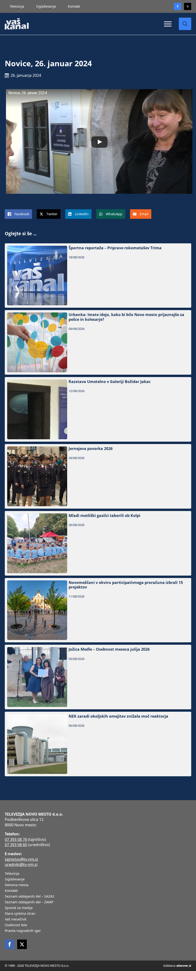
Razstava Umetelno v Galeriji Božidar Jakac (110, 381)
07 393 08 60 (16, 844)
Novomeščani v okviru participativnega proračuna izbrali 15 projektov (126, 584)
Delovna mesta (16, 885)
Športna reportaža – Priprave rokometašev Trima (115, 248)
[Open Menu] (168, 24)
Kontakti (11, 891)
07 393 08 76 (16, 839)
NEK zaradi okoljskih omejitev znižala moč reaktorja (118, 716)
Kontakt (74, 6)
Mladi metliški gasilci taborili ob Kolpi (104, 515)
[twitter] (187, 6)
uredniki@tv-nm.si (21, 864)
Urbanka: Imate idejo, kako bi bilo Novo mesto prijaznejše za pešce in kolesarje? (126, 317)
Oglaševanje (46, 6)
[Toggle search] (185, 24)
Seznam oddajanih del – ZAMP (29, 902)
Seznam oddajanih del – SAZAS (29, 897)
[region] (62, 933)
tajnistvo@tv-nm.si (21, 859)
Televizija (17, 6)
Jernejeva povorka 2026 (91, 448)
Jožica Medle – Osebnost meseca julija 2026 (109, 649)
